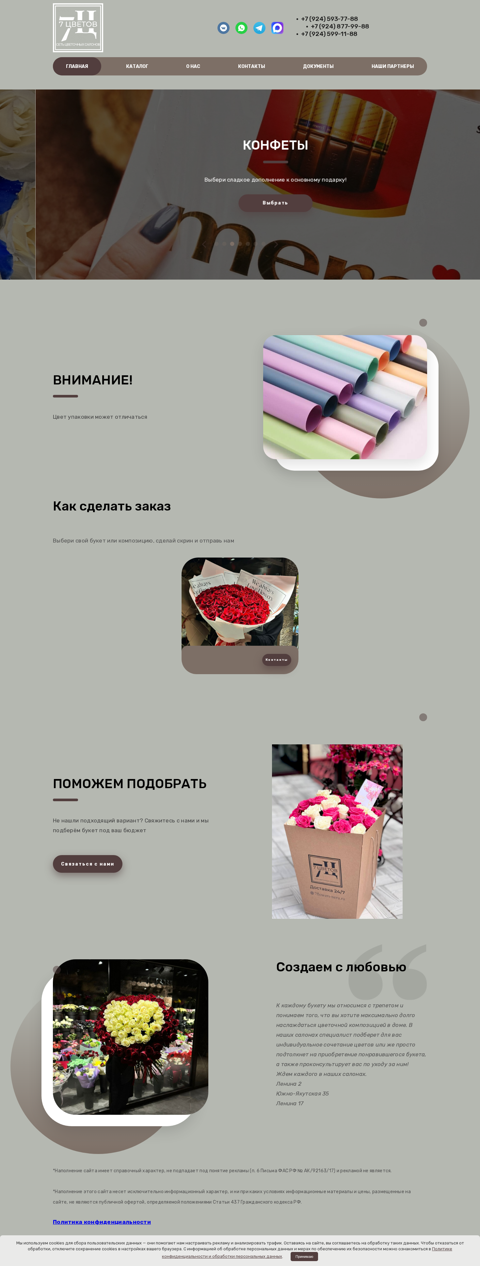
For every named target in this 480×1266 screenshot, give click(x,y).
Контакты (251, 66)
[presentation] (204, 243)
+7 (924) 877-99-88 (340, 26)
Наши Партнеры (393, 66)
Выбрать (239, 203)
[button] (217, 244)
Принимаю (304, 1256)
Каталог (137, 66)
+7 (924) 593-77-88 (329, 19)
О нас (193, 66)
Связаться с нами (87, 864)
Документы (318, 66)
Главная (77, 66)
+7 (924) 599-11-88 (329, 34)
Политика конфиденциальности (102, 1222)
